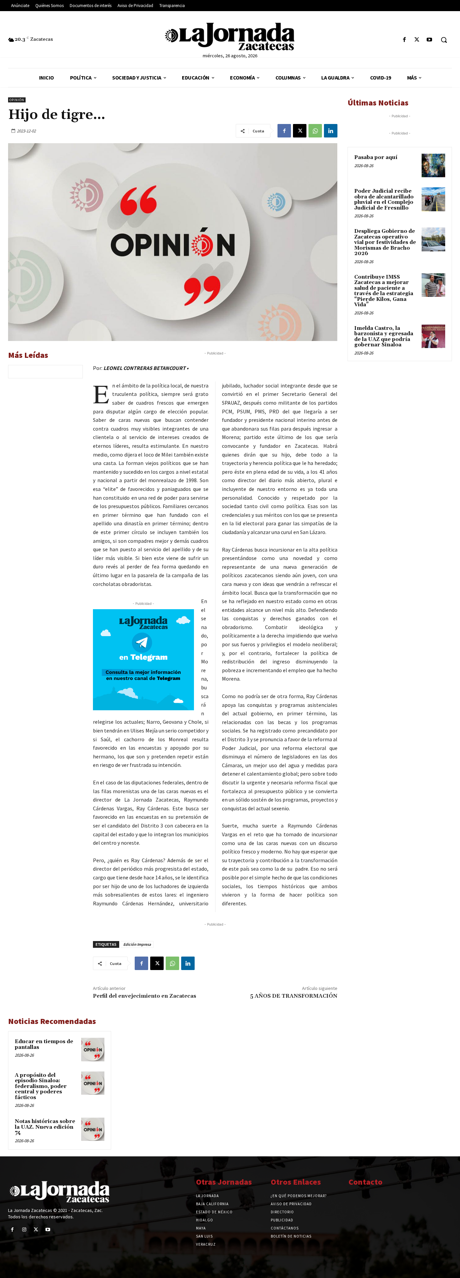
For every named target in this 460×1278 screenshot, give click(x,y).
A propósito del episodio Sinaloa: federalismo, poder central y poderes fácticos (41, 1086)
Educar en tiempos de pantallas (44, 1044)
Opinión (16, 100)
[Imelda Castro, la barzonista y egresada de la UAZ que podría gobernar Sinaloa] (433, 336)
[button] (444, 40)
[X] (417, 39)
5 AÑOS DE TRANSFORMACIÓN (293, 996)
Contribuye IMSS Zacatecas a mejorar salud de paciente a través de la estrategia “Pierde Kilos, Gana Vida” (383, 291)
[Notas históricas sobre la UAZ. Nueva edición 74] (92, 1129)
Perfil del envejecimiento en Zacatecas (144, 996)
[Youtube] (429, 39)
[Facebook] (404, 39)
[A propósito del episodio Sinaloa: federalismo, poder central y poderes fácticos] (92, 1083)
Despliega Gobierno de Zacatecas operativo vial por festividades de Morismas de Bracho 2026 (385, 242)
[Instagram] (24, 1229)
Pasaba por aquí (375, 157)
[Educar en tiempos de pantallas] (92, 1049)
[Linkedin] (330, 130)
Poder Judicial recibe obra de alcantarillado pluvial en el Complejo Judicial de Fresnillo (384, 199)
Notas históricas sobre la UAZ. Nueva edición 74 (45, 1127)
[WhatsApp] (315, 130)
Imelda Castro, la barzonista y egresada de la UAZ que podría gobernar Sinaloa (383, 336)
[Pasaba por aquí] (433, 165)
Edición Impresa (137, 944)
